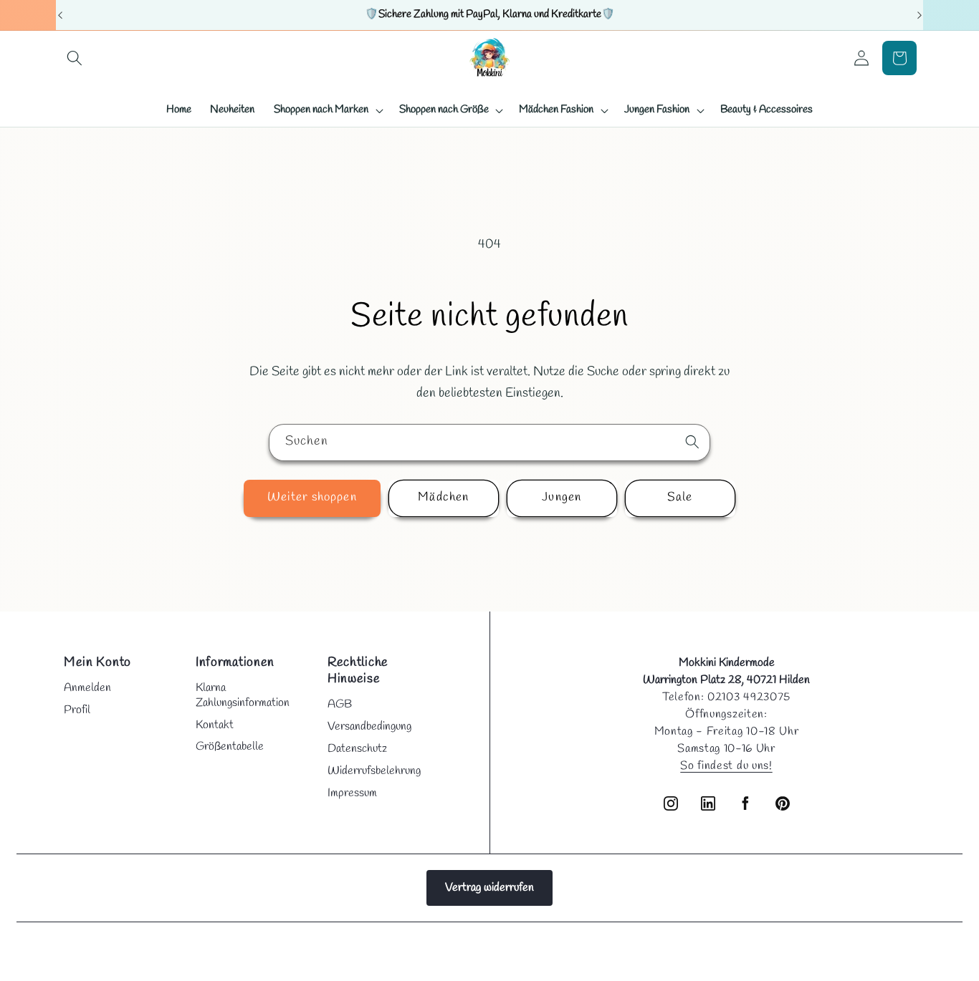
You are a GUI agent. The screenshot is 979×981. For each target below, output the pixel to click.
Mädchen (443, 498)
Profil (77, 709)
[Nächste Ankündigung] (919, 15)
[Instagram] (671, 803)
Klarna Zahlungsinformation (243, 695)
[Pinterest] (782, 803)
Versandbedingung (369, 726)
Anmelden (87, 687)
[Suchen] (692, 442)
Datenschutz (357, 748)
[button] (75, 58)
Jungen (561, 498)
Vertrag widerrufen (489, 887)
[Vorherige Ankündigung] (60, 15)
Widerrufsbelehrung (374, 770)
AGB (340, 704)
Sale (679, 498)
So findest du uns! (726, 765)
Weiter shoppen (311, 498)
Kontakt (215, 725)
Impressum (352, 793)
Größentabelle (230, 746)
